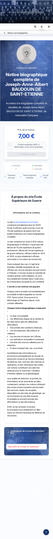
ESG (4, 26)
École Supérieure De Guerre (25, 222)
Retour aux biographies (18, 33)
